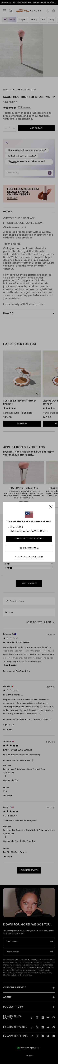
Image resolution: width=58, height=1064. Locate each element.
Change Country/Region (29, 557)
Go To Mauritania (29, 548)
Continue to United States (29, 538)
